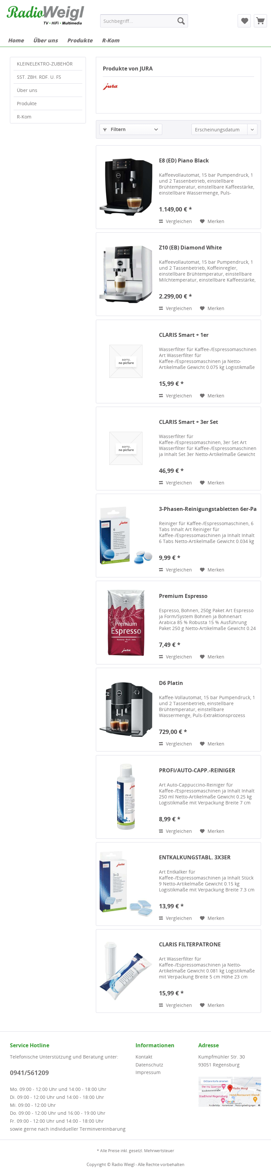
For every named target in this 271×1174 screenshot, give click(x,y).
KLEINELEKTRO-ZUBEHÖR (45, 64)
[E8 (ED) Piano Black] (125, 187)
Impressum (148, 1072)
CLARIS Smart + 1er (184, 335)
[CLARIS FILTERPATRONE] (125, 971)
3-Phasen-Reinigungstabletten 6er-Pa (208, 509)
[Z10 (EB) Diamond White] (125, 274)
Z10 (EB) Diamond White (190, 247)
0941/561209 (29, 1072)
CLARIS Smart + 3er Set (188, 422)
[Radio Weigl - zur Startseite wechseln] (45, 17)
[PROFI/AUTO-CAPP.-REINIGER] (125, 797)
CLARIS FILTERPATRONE (190, 944)
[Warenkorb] (260, 20)
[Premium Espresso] (125, 622)
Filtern (117, 129)
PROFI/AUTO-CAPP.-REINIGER (197, 770)
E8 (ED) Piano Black (184, 160)
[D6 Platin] (125, 709)
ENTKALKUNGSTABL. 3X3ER (195, 857)
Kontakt (144, 1057)
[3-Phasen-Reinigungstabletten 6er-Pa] (125, 535)
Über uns (27, 90)
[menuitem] (144, 20)
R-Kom (24, 116)
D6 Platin (171, 683)
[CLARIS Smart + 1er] (125, 361)
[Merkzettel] (244, 20)
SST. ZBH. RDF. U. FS (39, 77)
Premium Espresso (183, 596)
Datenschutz (149, 1064)
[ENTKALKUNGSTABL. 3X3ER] (125, 884)
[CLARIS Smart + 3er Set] (125, 448)
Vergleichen (178, 221)
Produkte (27, 103)
